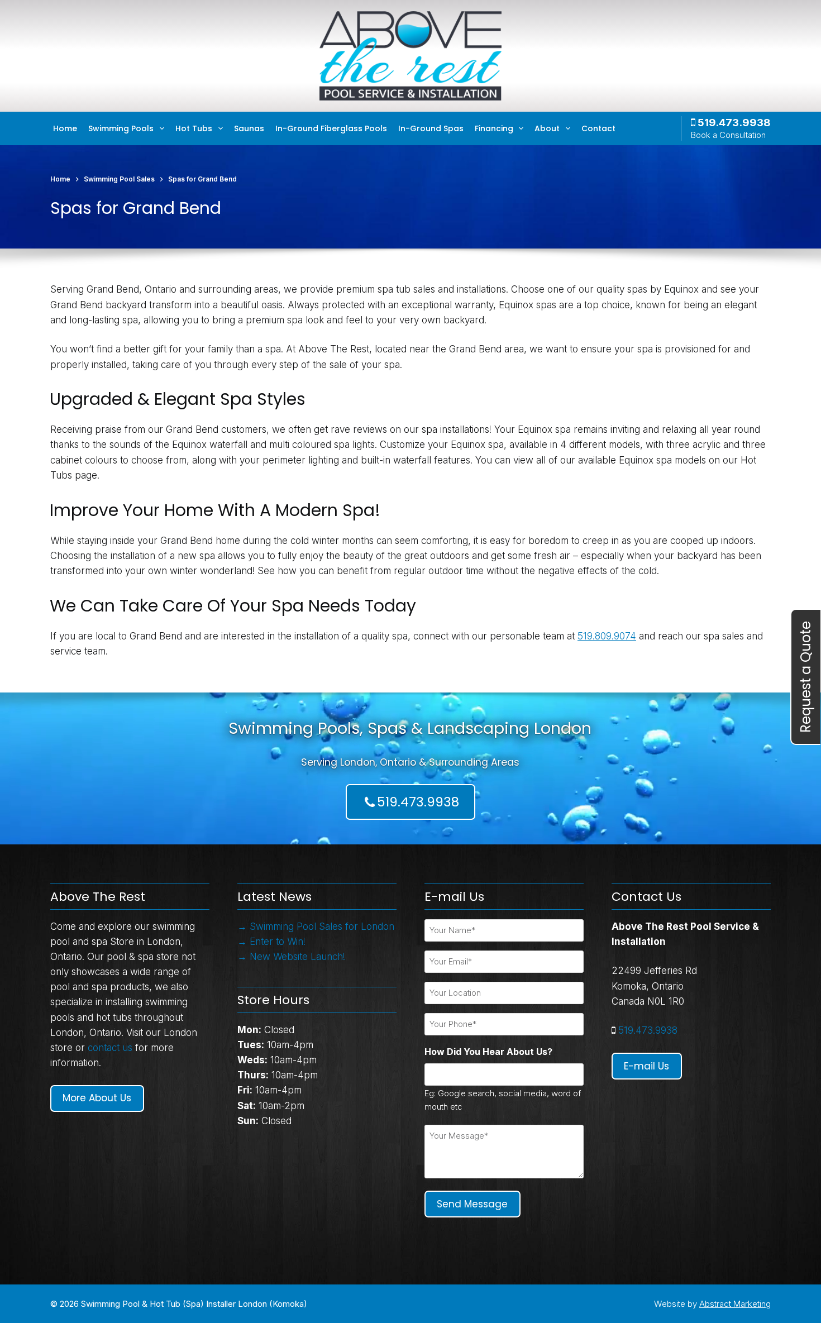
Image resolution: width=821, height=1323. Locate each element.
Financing (494, 128)
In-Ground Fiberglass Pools (331, 128)
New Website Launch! (297, 956)
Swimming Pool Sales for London (322, 926)
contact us (110, 1047)
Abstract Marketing (735, 1303)
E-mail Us (646, 1066)
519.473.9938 (733, 122)
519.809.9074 (606, 636)
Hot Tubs (193, 128)
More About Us (97, 1098)
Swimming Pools (121, 128)
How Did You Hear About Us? (488, 1051)
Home (65, 128)
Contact (598, 128)
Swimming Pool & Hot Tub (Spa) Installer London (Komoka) (194, 1303)
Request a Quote (805, 677)
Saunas (249, 128)
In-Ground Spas (431, 128)
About (547, 128)
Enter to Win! (278, 941)
